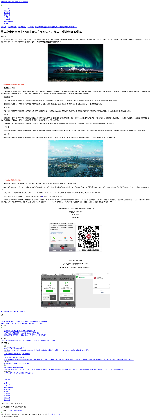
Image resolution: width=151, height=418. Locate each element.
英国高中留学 (5, 311)
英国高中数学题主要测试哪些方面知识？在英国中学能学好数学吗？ (56, 27)
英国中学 (7, 23)
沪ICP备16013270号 (54, 414)
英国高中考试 (21, 311)
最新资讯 (7, 13)
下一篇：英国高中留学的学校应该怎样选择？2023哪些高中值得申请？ (22, 323)
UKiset (8, 340)
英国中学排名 (14, 340)
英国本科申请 (27, 340)
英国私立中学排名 (9, 373)
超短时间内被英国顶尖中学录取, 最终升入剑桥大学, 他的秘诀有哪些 (25, 335)
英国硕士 (7, 17)
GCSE (20, 340)
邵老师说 (7, 15)
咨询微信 (25, 2)
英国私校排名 (17, 354)
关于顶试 (7, 8)
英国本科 (7, 19)
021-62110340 (5, 2)
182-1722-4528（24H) (15, 2)
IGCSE (33, 340)
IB (36, 340)
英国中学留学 (12, 27)
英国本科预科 (8, 21)
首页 (5, 383)
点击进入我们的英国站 (15, 410)
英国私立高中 (8, 354)
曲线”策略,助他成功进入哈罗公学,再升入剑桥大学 (19, 331)
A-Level (3, 340)
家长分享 (7, 11)
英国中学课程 (22, 27)
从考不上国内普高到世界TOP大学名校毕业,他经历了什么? (22, 333)
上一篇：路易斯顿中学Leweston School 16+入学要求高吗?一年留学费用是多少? (25, 321)
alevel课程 (31, 27)
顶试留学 (3, 27)
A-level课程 (12, 311)
